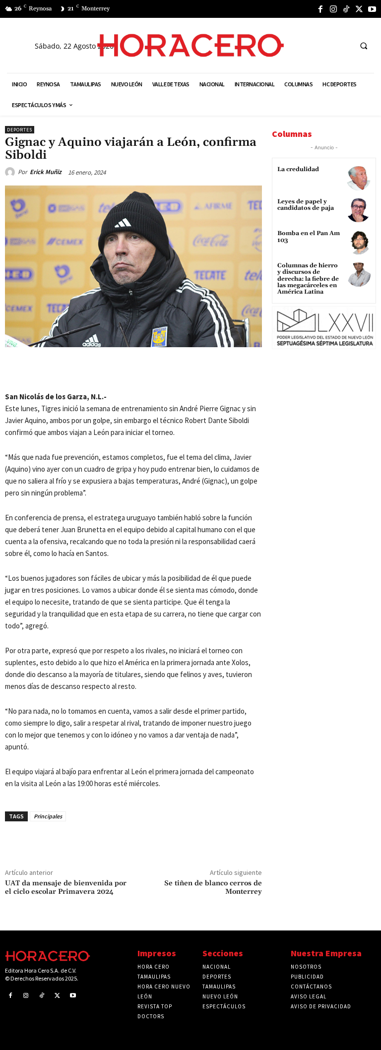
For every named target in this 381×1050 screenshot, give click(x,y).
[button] (363, 45)
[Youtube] (372, 9)
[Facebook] (320, 9)
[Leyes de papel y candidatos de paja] (358, 210)
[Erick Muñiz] (11, 172)
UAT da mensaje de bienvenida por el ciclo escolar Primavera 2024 (66, 887)
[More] (200, 370)
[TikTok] (346, 9)
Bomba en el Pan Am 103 (308, 237)
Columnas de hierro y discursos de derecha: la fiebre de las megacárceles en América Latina (308, 279)
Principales (48, 816)
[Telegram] (154, 370)
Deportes (19, 129)
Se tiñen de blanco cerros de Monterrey (213, 887)
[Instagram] (333, 9)
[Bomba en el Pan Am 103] (358, 242)
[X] (359, 9)
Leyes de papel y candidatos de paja (305, 205)
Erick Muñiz (46, 172)
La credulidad (298, 169)
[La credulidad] (358, 178)
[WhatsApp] (131, 370)
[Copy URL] (177, 370)
